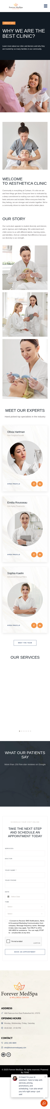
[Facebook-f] (34, 484)
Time (7, 902)
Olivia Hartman (16, 431)
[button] (8, 23)
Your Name (11, 870)
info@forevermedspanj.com (15, 1048)
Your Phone (10, 880)
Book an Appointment (25, 952)
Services (9, 848)
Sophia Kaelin (15, 573)
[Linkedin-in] (40, 484)
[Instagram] (8, 1055)
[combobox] (25, 907)
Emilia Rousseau (17, 502)
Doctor (8, 858)
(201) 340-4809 (10, 1043)
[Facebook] (3, 1055)
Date (7, 892)
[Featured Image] (25, 458)
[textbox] (24, 906)
